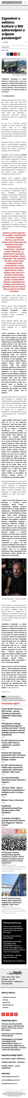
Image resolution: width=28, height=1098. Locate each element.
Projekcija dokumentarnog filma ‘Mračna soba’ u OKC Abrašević (12, 809)
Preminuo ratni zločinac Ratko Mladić (12, 937)
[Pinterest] (15, 54)
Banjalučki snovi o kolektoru (14, 961)
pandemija (4, 700)
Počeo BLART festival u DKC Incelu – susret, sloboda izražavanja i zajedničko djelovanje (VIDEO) (12, 713)
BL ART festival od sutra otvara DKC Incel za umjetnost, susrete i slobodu (13, 743)
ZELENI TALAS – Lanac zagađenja (11, 1067)
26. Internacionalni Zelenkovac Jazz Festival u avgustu (14, 779)
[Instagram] (7, 1014)
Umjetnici (16, 700)
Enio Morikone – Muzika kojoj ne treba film (12, 956)
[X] (11, 54)
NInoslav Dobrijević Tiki (16, 698)
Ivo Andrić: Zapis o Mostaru (13, 1058)
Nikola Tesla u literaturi (13, 800)
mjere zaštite (5, 698)
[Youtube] (16, 1014)
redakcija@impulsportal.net (10, 1076)
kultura (8, 696)
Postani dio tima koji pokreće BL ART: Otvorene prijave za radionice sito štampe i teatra (14, 756)
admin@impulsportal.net (9, 1083)
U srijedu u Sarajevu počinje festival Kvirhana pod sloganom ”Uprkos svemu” (13, 821)
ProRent (10, 700)
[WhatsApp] (18, 54)
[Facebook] (8, 54)
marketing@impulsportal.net (11, 1080)
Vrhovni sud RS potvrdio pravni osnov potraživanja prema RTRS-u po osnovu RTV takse (13, 929)
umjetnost (22, 700)
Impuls (8, 692)
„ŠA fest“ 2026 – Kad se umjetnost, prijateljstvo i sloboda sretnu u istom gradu (13, 791)
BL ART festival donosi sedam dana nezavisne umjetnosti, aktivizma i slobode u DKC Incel (12, 768)
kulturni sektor (15, 696)
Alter (5, 42)
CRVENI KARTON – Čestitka (13, 1062)
